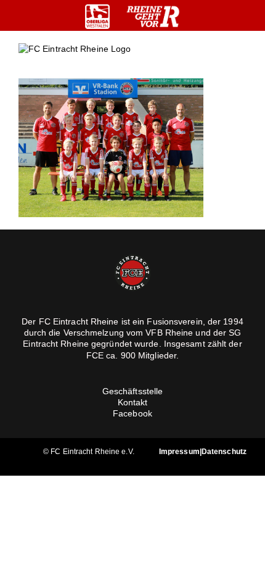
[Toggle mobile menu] (242, 58)
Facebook (132, 413)
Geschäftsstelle (132, 391)
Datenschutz (224, 451)
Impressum (179, 451)
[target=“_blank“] (97, 16)
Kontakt (133, 402)
